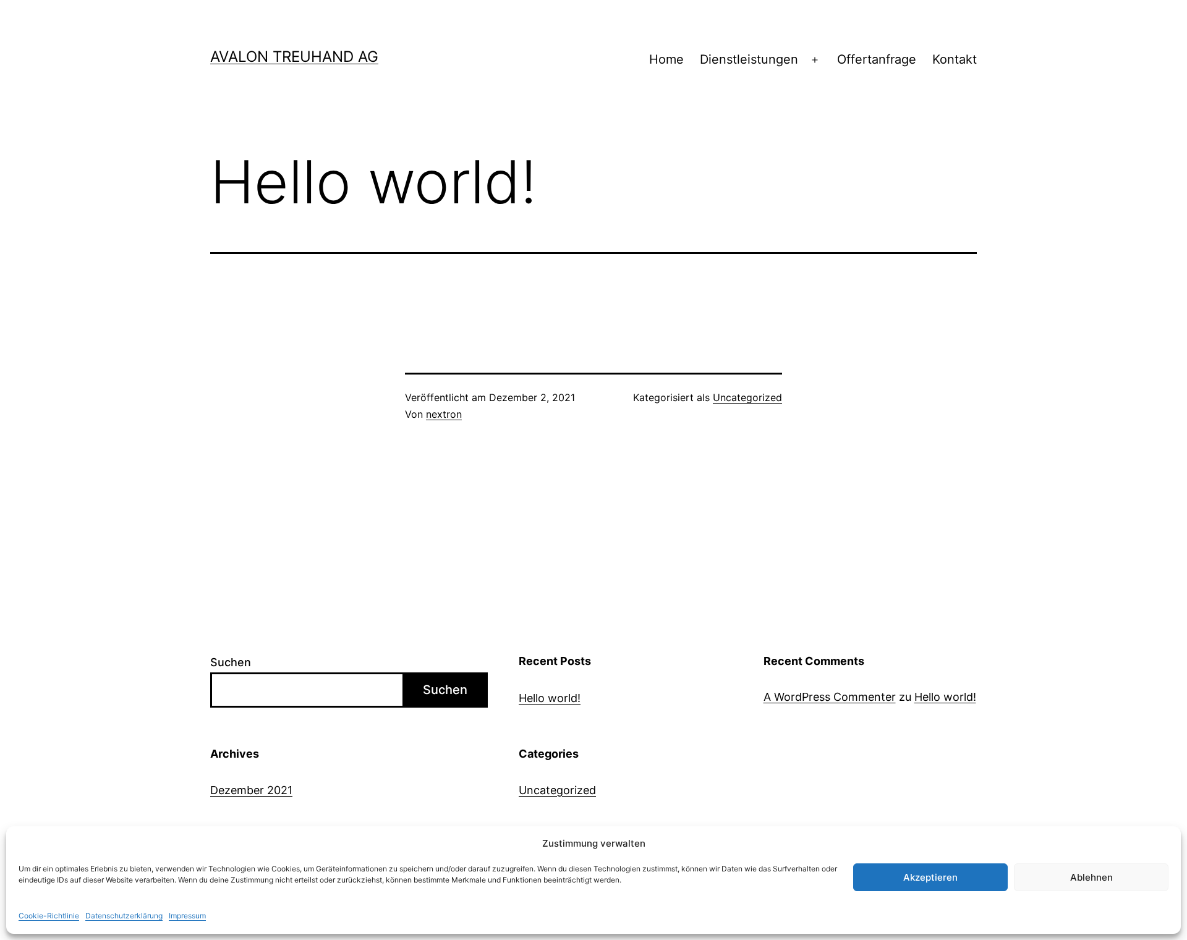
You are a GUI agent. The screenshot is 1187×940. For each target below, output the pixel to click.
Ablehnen (1091, 877)
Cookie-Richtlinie (49, 915)
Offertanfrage (876, 59)
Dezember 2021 (251, 790)
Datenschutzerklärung (124, 915)
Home (666, 59)
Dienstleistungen (749, 59)
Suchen (230, 662)
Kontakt (954, 59)
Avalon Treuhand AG (294, 57)
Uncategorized (747, 397)
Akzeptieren (930, 877)
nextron (444, 414)
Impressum (187, 915)
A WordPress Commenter (830, 696)
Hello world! (550, 698)
